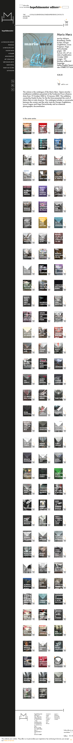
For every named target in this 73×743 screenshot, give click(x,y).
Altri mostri (10, 70)
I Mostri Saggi (10, 50)
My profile (57, 716)
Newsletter (57, 718)
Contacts (60, 14)
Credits (56, 719)
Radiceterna (10, 65)
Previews (53, 14)
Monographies (9, 56)
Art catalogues (9, 59)
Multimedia (46, 14)
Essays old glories (8, 67)
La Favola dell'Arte (8, 47)
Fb (12, 85)
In (12, 89)
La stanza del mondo (7, 42)
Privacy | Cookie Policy (48, 719)
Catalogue (34, 14)
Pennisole (11, 45)
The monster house (26, 16)
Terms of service (9, 740)
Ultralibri (11, 53)
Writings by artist (8, 62)
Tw (13, 81)
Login (66, 25)
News (40, 14)
